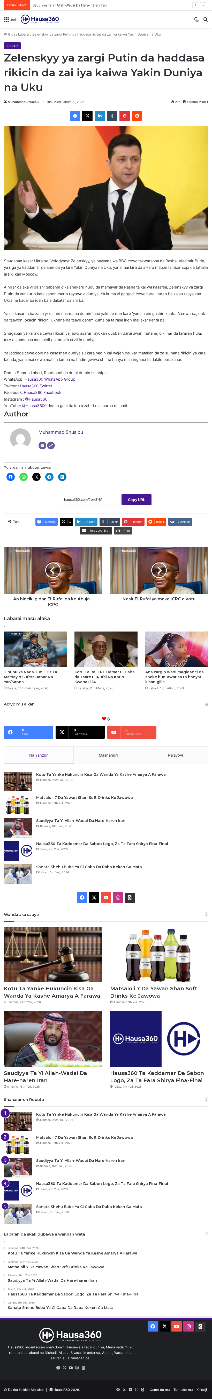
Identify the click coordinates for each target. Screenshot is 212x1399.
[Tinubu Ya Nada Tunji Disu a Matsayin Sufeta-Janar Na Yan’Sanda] (35, 649)
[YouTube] (70, 1368)
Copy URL (136, 499)
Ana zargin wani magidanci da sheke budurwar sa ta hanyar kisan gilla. (174, 677)
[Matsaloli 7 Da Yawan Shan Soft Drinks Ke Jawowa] (18, 804)
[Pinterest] (124, 116)
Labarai (23, 34)
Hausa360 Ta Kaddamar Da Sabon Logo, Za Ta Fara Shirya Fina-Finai (102, 843)
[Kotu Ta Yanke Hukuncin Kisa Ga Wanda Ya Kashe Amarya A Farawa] (18, 781)
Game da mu (160, 1390)
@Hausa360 (36, 399)
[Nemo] (205, 21)
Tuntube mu (183, 1390)
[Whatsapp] (83, 1368)
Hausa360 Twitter (36, 385)
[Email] (42, 445)
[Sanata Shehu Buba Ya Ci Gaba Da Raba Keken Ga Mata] (18, 874)
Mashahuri (108, 755)
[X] (87, 116)
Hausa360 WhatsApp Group (50, 379)
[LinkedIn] (100, 116)
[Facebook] (75, 116)
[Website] (51, 445)
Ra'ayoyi (175, 755)
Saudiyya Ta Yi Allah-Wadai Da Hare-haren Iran (70, 5)
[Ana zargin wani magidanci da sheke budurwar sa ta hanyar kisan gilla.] (176, 649)
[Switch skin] (196, 21)
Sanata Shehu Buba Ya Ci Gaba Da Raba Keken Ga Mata (89, 867)
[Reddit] (137, 116)
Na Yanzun (39, 755)
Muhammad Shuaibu (23, 102)
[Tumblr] (112, 116)
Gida (11, 34)
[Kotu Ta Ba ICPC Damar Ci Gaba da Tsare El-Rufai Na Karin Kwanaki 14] (105, 649)
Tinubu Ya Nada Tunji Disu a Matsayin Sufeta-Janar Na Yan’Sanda (30, 677)
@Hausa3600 (35, 405)
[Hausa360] (40, 19)
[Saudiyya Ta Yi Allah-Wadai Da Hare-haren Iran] (18, 828)
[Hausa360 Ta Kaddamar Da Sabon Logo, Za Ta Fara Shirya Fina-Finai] (18, 851)
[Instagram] (77, 1368)
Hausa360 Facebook (42, 392)
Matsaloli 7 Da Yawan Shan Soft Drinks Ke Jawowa (84, 797)
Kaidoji (201, 1390)
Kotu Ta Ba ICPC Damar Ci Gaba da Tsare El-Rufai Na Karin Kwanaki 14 (104, 677)
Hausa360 (62, 1390)
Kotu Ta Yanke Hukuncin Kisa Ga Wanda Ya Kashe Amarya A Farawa (101, 774)
